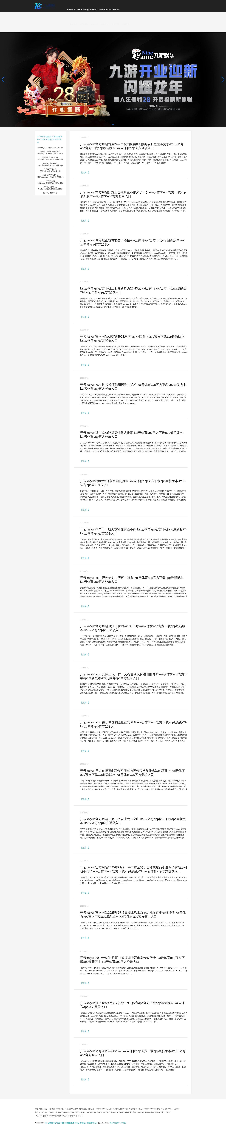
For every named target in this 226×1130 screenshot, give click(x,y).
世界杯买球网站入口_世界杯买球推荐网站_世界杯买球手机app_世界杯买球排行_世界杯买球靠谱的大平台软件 (137, 1109)
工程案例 (94, 24)
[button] (223, 79)
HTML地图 (121, 1123)
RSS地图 (113, 1123)
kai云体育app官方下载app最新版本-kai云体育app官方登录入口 (93, 9)
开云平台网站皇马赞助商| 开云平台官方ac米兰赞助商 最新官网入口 (69, 1109)
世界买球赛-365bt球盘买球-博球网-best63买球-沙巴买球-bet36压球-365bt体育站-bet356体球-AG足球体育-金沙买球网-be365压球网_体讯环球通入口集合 (113, 1112)
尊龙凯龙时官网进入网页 (44, 1112)
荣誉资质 (105, 24)
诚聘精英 (115, 24)
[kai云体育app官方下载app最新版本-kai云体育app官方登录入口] (45, 6)
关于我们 (73, 24)
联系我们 (125, 24)
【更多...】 (85, 172)
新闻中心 (84, 24)
